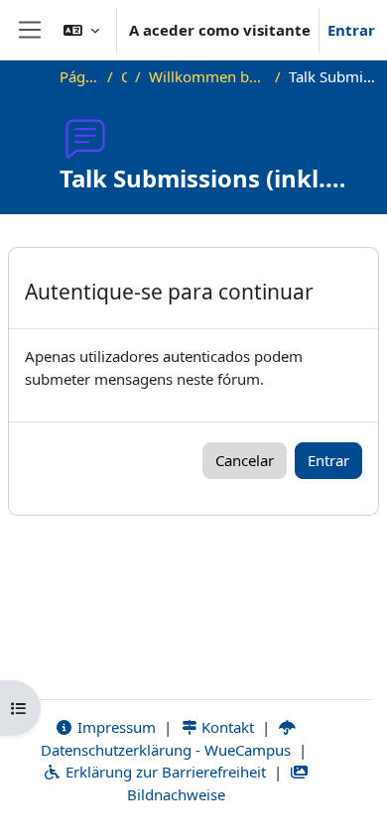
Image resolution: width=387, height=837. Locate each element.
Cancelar (244, 460)
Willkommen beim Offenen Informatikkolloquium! (207, 76)
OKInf (124, 76)
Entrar (351, 30)
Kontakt (225, 727)
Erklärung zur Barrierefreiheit (164, 771)
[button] (81, 30)
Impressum (114, 727)
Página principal (80, 76)
